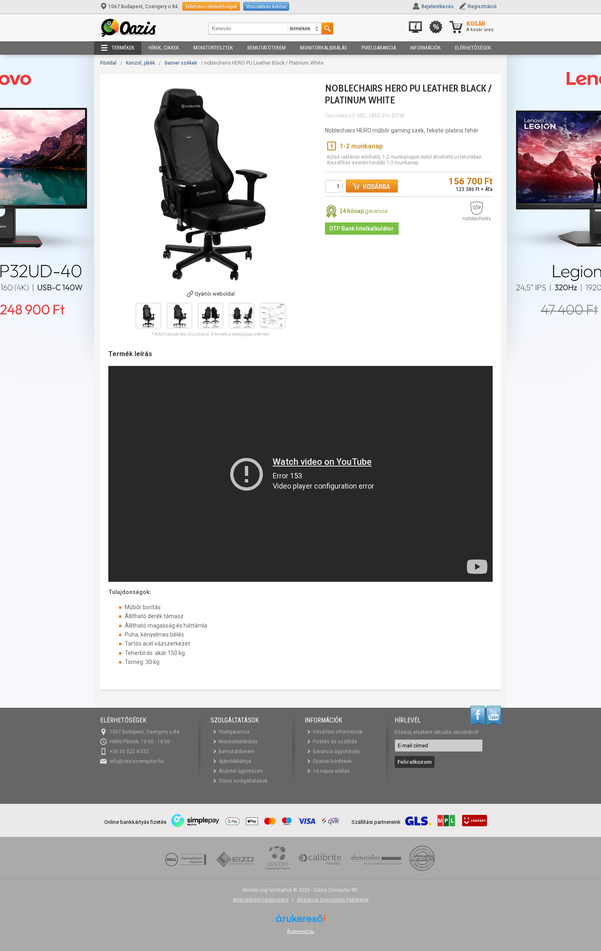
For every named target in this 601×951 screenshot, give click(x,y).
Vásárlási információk (338, 732)
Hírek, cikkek (163, 48)
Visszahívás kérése (266, 6)
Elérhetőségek (473, 48)
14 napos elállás (331, 771)
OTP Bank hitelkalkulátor (361, 228)
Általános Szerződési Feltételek (333, 900)
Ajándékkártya (235, 761)
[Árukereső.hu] (300, 921)
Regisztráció (482, 6)
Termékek (123, 48)
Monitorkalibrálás (323, 48)
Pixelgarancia (378, 48)
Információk (425, 48)
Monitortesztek (213, 48)
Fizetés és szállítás (335, 742)
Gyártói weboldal (215, 294)
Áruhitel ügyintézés (241, 771)
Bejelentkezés (438, 6)
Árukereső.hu (300, 931)
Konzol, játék (140, 63)
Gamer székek (180, 63)
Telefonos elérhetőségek (211, 6)
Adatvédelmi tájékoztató (260, 900)
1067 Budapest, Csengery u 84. (143, 6)
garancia (363, 211)
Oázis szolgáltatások (243, 781)
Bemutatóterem (266, 48)
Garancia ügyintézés (336, 751)
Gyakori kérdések (332, 761)
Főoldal (108, 63)
